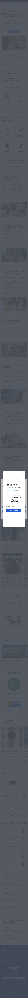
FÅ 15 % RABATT (14, 510)
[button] (24, 472)
